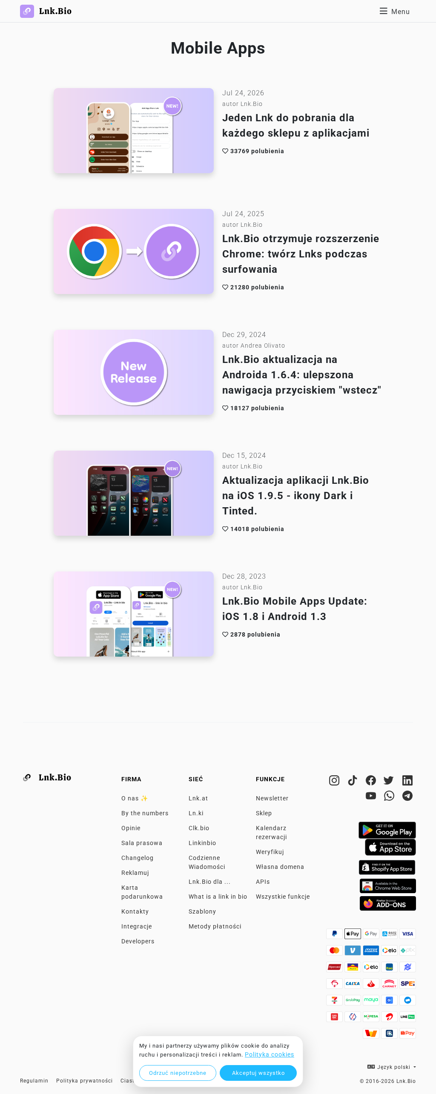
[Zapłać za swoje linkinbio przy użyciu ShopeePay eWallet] (407, 1035)
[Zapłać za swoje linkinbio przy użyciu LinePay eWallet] (407, 1019)
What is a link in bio (218, 896)
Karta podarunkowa (142, 892)
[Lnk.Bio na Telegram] (407, 797)
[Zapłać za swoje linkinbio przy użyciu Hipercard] (335, 969)
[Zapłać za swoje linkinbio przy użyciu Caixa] (353, 986)
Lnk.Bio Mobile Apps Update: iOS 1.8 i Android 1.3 (294, 609)
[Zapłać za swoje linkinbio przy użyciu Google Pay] (372, 936)
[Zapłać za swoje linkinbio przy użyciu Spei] (407, 986)
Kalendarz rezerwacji (271, 832)
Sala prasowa (142, 843)
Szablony (202, 911)
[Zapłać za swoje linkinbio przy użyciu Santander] (372, 986)
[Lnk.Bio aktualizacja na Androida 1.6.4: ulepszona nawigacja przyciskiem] (134, 374)
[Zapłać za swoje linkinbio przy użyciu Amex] (372, 952)
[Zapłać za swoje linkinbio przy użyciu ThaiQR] (390, 1035)
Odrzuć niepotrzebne (178, 1073)
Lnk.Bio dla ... (210, 881)
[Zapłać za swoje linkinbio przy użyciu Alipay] (390, 936)
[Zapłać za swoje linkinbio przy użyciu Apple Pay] (353, 936)
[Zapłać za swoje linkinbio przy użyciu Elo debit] (372, 969)
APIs (263, 881)
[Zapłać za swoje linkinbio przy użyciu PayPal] (335, 936)
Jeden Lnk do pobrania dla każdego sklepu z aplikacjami (296, 125)
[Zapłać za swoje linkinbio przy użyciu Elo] (390, 952)
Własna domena (280, 866)
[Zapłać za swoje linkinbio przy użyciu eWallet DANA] (407, 1002)
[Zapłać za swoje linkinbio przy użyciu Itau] (390, 969)
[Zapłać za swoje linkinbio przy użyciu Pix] (407, 952)
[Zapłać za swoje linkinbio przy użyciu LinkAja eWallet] (335, 1019)
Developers (138, 941)
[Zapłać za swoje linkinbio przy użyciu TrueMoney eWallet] (372, 1035)
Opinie (131, 828)
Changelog (137, 857)
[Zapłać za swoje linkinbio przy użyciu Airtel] (390, 1019)
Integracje (136, 926)
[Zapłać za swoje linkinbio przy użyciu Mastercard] (335, 952)
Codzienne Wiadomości (207, 862)
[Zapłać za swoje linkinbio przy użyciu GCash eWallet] (390, 1002)
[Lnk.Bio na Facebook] (372, 782)
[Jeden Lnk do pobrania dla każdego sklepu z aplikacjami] (134, 132)
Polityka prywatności (84, 1081)
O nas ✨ (134, 798)
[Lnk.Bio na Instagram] (335, 782)
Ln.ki (196, 813)
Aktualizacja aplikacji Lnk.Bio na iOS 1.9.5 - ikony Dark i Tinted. (295, 495)
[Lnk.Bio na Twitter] (390, 782)
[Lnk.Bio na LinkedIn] (407, 782)
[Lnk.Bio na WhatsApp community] (390, 797)
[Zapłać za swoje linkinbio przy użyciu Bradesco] (335, 986)
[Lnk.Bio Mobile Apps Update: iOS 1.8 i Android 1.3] (134, 616)
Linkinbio (202, 843)
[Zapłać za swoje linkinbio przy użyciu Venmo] (353, 952)
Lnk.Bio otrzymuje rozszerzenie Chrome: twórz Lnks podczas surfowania (300, 254)
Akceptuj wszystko (258, 1073)
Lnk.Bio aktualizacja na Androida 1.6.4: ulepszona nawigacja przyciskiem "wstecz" (302, 375)
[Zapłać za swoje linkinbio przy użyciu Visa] (407, 936)
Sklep (264, 813)
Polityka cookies (269, 1054)
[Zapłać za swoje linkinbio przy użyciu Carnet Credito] (390, 986)
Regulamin (34, 1081)
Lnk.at (198, 798)
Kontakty (135, 911)
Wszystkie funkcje (283, 896)
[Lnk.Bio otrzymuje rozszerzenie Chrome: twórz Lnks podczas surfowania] (134, 253)
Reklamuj (135, 872)
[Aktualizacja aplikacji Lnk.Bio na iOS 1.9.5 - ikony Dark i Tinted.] (134, 495)
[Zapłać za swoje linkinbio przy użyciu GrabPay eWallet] (353, 1002)
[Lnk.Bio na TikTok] (353, 782)
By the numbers (145, 813)
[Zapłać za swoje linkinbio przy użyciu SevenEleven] (335, 1002)
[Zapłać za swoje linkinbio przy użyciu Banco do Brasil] (407, 969)
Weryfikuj (270, 851)
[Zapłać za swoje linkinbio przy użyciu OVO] (353, 1019)
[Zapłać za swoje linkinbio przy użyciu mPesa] (372, 1019)
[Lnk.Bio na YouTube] (372, 797)
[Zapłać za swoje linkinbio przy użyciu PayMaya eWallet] (372, 1002)
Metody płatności (215, 926)
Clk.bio (199, 828)
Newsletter (272, 798)
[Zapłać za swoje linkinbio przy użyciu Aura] (353, 969)
